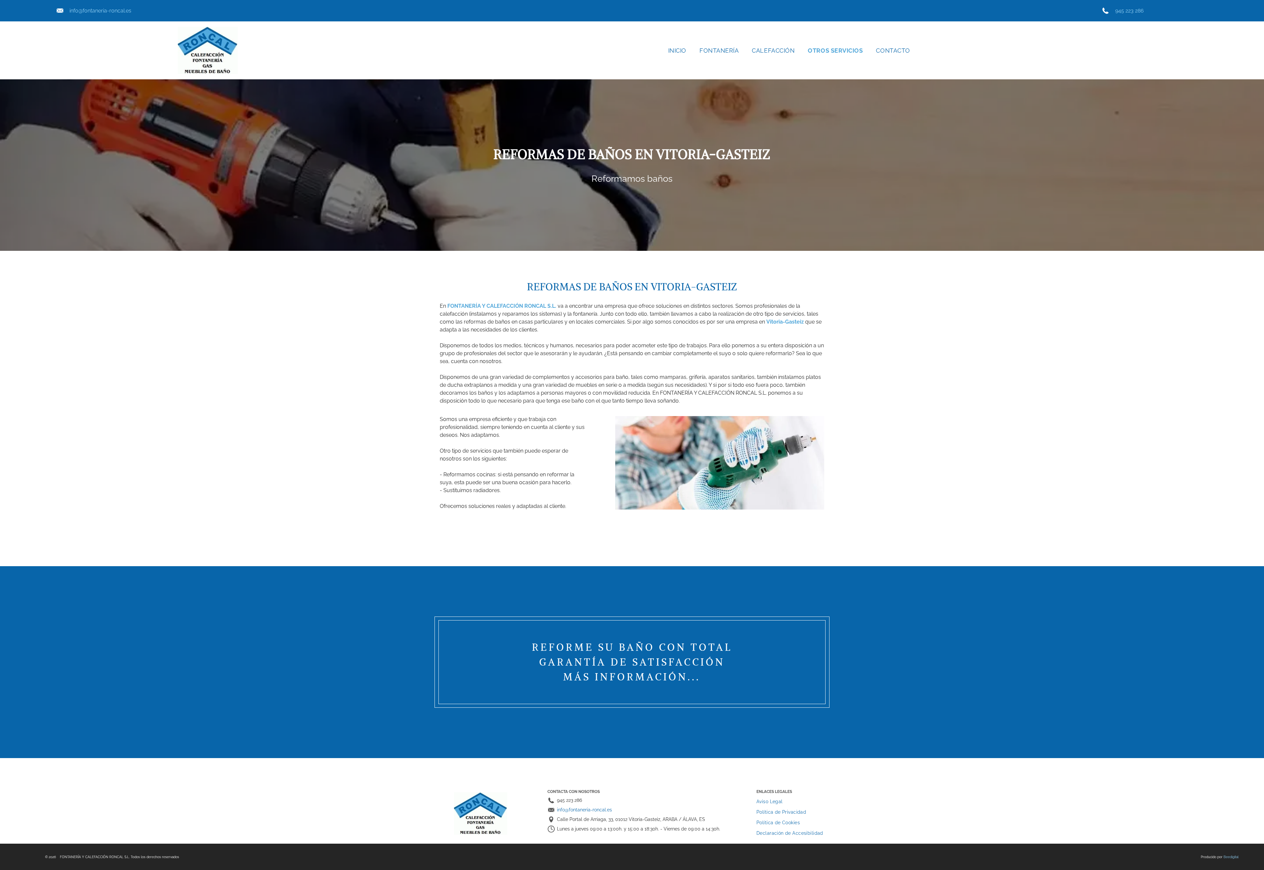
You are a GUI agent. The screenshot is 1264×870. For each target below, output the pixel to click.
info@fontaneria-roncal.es (100, 11)
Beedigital (1231, 857)
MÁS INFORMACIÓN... (631, 677)
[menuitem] (677, 50)
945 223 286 (1129, 11)
